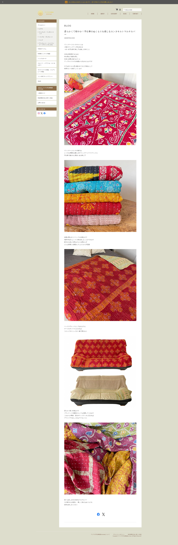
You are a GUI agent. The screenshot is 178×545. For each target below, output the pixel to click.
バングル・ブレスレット (46, 36)
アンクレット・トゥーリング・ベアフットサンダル (46, 44)
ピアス (41, 28)
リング (41, 40)
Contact (135, 14)
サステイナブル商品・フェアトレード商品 (46, 70)
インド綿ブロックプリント (45, 76)
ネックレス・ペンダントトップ (46, 32)
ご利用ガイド (41, 93)
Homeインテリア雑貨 (44, 53)
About (103, 14)
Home (92, 14)
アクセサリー (41, 25)
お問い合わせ (41, 102)
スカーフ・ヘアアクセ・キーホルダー (46, 64)
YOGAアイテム (42, 49)
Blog (124, 14)
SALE (39, 81)
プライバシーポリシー (118, 534)
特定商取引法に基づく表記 (45, 98)
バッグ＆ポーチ (42, 58)
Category (114, 14)
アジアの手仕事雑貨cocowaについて (100, 534)
